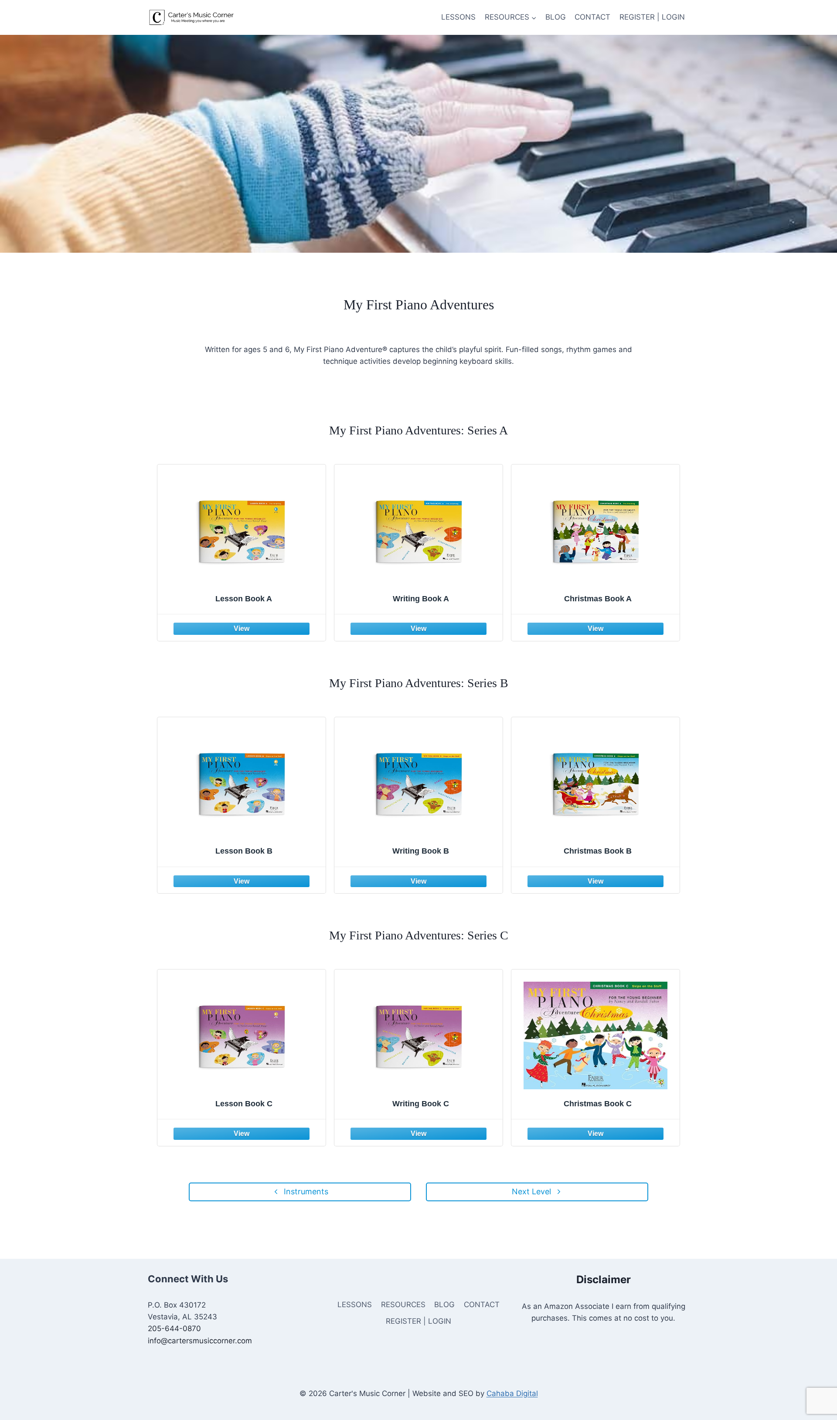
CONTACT (592, 17)
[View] (241, 627)
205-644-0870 (174, 1328)
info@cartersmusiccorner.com (200, 1340)
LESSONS (458, 17)
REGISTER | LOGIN (652, 17)
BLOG (555, 17)
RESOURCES (403, 1304)
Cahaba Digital (512, 1393)
